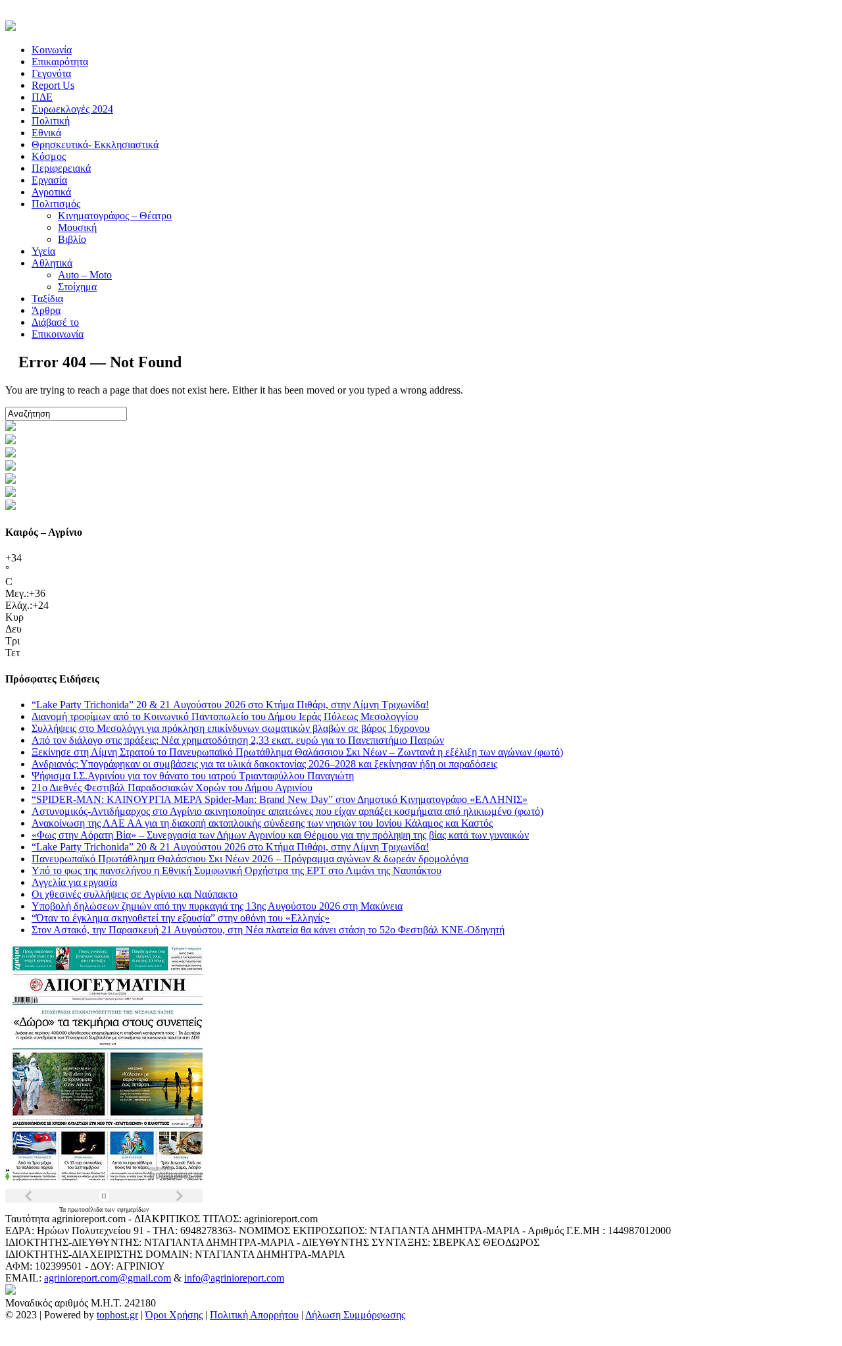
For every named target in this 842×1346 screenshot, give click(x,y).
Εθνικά (46, 132)
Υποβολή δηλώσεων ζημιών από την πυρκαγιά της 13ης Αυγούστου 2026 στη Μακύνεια (217, 906)
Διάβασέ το (55, 322)
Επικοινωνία (58, 334)
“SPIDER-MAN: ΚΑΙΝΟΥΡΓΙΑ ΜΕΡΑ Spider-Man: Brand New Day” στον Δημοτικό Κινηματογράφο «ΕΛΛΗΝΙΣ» (280, 799)
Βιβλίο (72, 239)
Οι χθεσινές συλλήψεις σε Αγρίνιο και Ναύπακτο (134, 894)
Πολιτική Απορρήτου (254, 1314)
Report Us (53, 85)
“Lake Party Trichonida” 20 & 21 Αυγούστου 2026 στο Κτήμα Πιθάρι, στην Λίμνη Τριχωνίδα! (230, 704)
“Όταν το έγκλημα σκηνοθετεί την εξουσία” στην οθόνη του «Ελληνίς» (181, 917)
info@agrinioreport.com (234, 1277)
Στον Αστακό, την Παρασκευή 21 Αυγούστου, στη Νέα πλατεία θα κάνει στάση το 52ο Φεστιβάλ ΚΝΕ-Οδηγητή (268, 929)
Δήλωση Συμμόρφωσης (355, 1314)
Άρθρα (46, 310)
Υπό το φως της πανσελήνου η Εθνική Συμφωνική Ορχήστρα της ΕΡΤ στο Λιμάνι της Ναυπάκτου (236, 870)
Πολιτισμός (56, 203)
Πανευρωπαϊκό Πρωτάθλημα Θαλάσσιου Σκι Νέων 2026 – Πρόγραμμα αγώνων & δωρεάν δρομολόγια (250, 858)
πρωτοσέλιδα (86, 1209)
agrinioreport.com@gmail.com (107, 1277)
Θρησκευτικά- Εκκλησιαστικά (95, 144)
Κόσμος (49, 156)
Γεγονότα (51, 73)
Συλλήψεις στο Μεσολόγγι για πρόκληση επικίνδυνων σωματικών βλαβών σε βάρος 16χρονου (231, 728)
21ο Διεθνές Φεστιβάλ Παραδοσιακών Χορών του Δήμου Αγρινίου (172, 787)
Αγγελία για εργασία (74, 882)
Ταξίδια (47, 298)
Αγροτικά (51, 191)
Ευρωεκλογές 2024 (72, 109)
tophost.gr (117, 1314)
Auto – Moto (85, 274)
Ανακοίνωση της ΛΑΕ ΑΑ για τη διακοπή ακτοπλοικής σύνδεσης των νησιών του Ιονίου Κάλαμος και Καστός (262, 823)
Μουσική (77, 227)
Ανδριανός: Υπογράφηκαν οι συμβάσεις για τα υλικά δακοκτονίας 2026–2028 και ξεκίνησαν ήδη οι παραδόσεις (264, 763)
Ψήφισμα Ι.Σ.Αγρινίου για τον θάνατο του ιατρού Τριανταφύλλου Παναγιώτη (193, 775)
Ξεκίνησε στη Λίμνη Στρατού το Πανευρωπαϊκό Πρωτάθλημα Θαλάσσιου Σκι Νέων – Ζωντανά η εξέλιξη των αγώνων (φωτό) (297, 752)
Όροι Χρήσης (174, 1314)
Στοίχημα (77, 286)
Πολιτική (51, 120)
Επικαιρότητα (60, 61)
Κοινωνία (52, 49)
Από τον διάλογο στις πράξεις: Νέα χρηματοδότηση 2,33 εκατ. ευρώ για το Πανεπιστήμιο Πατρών (238, 740)
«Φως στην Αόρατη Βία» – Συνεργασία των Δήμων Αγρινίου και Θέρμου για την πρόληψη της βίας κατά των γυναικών (280, 835)
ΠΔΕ (42, 97)
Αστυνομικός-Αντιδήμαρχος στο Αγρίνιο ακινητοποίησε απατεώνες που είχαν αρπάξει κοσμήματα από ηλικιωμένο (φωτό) (287, 811)
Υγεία (43, 251)
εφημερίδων (133, 1209)
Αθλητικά (52, 263)
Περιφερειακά (61, 168)
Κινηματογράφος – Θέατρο (115, 215)
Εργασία (49, 180)
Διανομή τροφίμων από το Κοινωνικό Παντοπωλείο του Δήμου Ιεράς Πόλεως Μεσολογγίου (225, 716)
